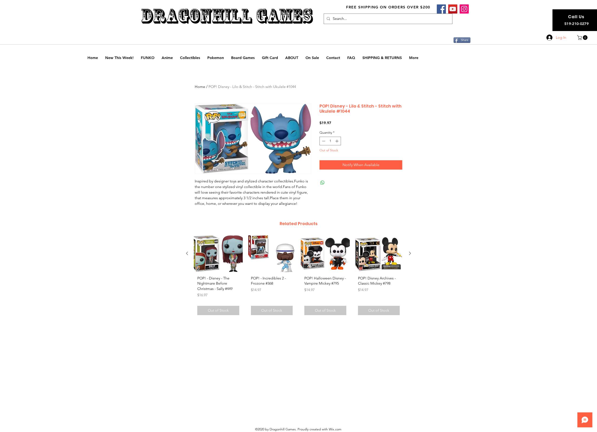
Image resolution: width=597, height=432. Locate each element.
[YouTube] (452, 9)
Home (200, 86)
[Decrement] (323, 141)
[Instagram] (464, 9)
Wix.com (335, 429)
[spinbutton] (330, 141)
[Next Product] (410, 253)
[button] (583, 37)
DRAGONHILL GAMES (226, 16)
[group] (298, 277)
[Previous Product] (187, 253)
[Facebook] (441, 9)
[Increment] (337, 141)
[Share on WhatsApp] (322, 182)
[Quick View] (218, 253)
